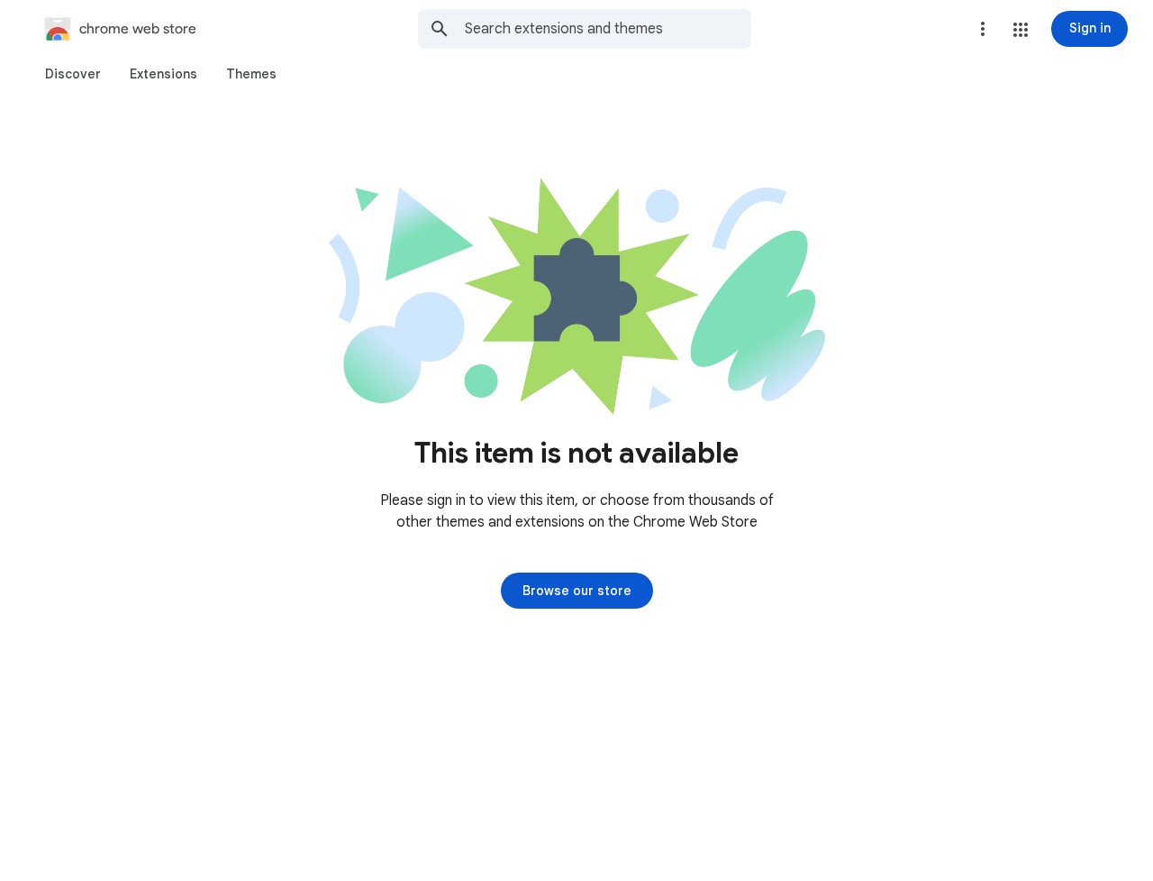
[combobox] (608, 29)
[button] (1021, 30)
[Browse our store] (577, 590)
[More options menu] (983, 29)
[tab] (73, 74)
